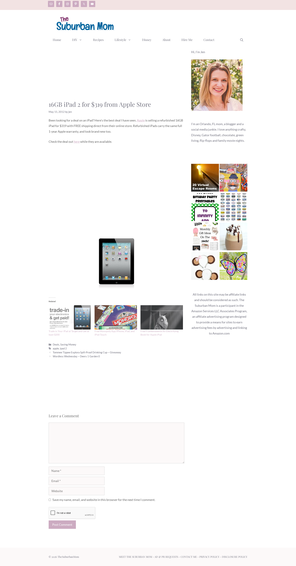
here (77, 141)
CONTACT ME (189, 556)
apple (56, 348)
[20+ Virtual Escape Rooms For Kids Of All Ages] (205, 178)
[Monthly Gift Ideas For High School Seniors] (205, 237)
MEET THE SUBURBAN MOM (135, 556)
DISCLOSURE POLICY (234, 556)
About (166, 40)
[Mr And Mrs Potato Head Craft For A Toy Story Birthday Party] (233, 178)
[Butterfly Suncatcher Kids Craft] (233, 266)
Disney (146, 40)
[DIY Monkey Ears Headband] (205, 266)
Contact (209, 40)
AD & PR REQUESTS (166, 556)
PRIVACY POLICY (209, 556)
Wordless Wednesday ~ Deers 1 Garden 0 (76, 356)
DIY (74, 40)
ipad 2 (63, 348)
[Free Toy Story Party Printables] (205, 208)
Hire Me (187, 40)
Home (57, 40)
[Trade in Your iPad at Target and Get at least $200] (70, 317)
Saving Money (68, 344)
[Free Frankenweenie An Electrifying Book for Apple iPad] (161, 317)
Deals (56, 344)
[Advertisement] (185, 23)
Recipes (98, 40)
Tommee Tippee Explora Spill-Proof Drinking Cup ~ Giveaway (87, 352)
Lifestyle (120, 40)
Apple (141, 120)
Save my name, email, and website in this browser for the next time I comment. (103, 500)
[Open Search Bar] (242, 40)
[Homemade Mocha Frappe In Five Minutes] (233, 237)
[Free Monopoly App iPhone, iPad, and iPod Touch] (116, 317)
